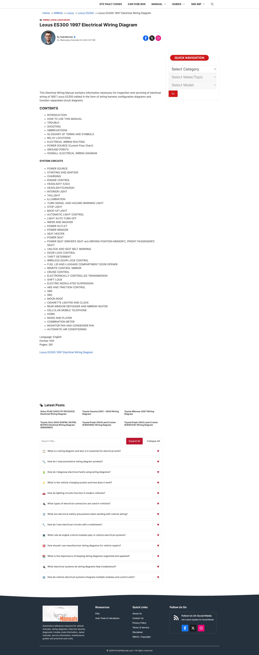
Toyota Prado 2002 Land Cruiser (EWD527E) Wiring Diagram (141, 423)
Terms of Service (140, 627)
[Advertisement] (101, 70)
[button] (212, 4)
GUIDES (176, 4)
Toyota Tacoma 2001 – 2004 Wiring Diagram (100, 412)
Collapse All (153, 441)
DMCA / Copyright (141, 636)
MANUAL (157, 4)
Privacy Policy (139, 623)
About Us (137, 613)
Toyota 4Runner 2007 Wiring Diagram (139, 412)
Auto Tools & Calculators (107, 618)
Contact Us (138, 618)
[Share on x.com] (152, 38)
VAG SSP (196, 4)
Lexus (54, 20)
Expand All (134, 441)
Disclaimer (137, 632)
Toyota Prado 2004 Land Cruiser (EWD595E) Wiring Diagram (99, 423)
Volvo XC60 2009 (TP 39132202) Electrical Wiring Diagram (57, 412)
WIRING (46, 20)
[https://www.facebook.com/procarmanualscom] (185, 628)
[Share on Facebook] (145, 38)
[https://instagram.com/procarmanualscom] (201, 628)
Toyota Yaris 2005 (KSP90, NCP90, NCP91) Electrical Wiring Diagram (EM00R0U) (58, 425)
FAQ (97, 613)
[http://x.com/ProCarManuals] (193, 628)
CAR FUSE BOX (137, 4)
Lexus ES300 (63, 20)
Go (173, 93)
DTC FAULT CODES (111, 4)
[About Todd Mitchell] (48, 38)
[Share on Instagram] (158, 38)
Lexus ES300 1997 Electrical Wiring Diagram (66, 352)
